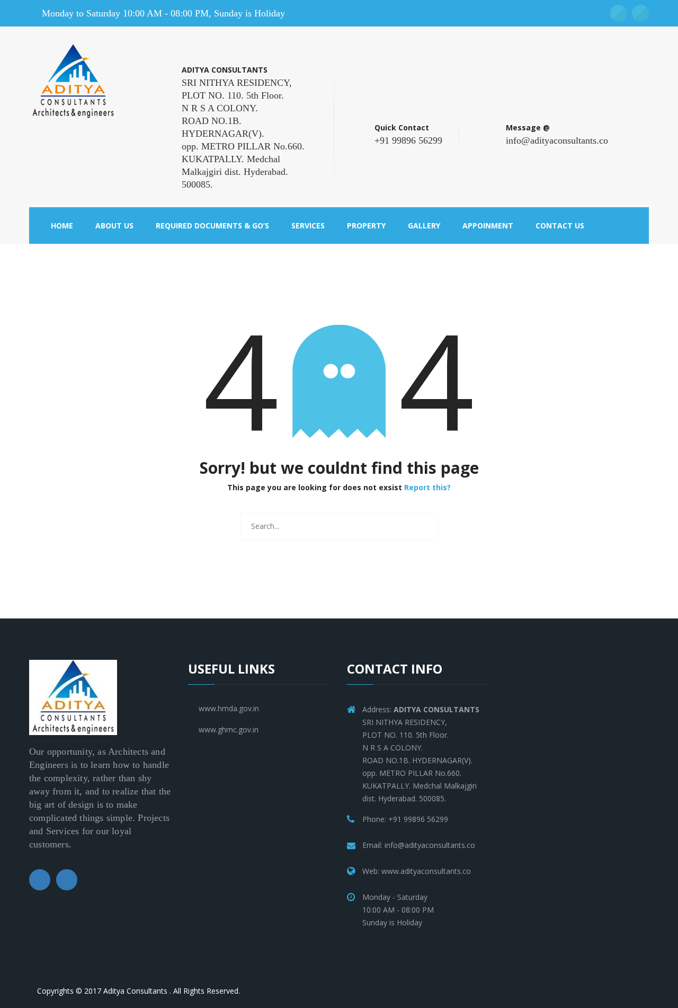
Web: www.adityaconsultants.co (416, 871)
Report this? (427, 487)
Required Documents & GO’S (212, 225)
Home (62, 225)
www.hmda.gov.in (229, 708)
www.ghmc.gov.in (228, 729)
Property (366, 225)
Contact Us (560, 225)
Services (308, 225)
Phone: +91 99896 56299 (405, 819)
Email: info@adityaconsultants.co (418, 845)
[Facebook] (39, 879)
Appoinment (487, 225)
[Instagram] (66, 879)
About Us (114, 225)
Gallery (424, 225)
